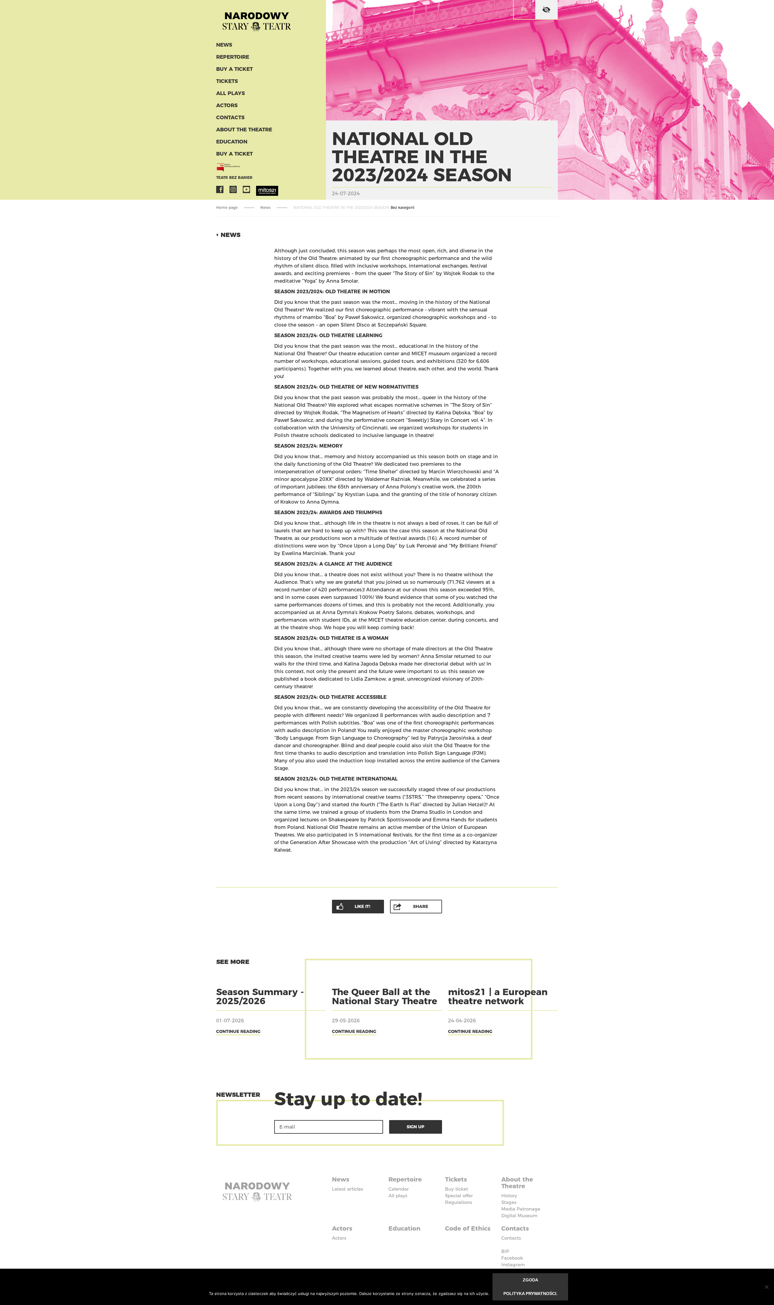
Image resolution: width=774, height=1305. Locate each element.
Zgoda (530, 1279)
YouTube (246, 189)
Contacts (230, 117)
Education (231, 142)
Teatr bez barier (234, 177)
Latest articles (347, 1189)
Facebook (219, 189)
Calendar (399, 1189)
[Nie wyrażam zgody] (766, 1287)
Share (420, 906)
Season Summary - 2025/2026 (260, 996)
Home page (227, 207)
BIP (505, 1251)
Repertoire (232, 57)
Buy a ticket (234, 69)
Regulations (458, 1202)
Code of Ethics (467, 1228)
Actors (227, 105)
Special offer (459, 1195)
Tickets (227, 81)
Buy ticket (456, 1189)
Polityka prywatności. (530, 1293)
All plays (230, 93)
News (224, 45)
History (509, 1195)
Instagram (233, 189)
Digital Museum (519, 1215)
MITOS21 (259, 189)
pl (524, 9)
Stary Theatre (256, 19)
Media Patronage (520, 1209)
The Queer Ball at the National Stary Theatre (384, 996)
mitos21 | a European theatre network (498, 996)
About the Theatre (244, 130)
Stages (508, 1202)
